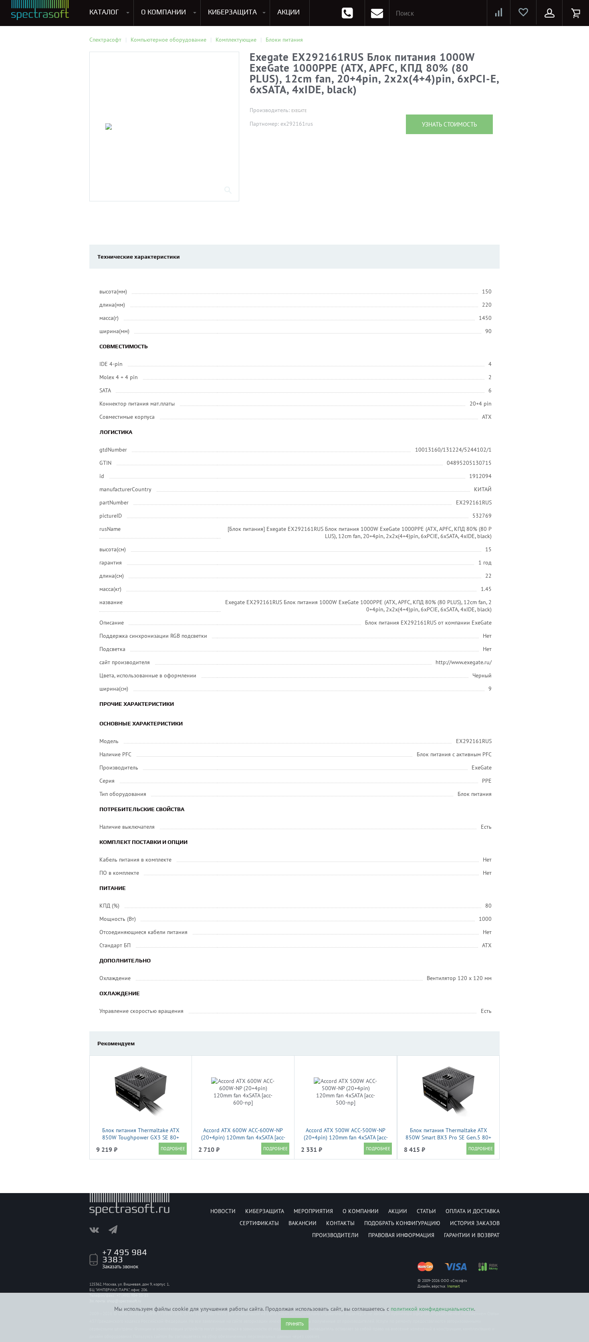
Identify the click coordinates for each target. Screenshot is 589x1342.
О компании (361, 1211)
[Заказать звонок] (347, 13)
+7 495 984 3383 (124, 1255)
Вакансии (302, 1223)
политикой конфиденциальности (432, 1308)
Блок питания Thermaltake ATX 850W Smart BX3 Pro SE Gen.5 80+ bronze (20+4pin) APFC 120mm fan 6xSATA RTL (448, 1141)
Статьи (426, 1211)
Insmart (453, 1286)
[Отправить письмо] (377, 13)
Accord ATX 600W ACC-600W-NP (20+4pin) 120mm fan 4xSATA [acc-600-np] (243, 1137)
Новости (223, 1211)
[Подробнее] (173, 1149)
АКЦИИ (288, 12)
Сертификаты (259, 1223)
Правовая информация (401, 1235)
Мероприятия (313, 1211)
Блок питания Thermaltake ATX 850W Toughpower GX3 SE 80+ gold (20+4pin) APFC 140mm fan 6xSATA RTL (140, 1141)
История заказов (475, 1223)
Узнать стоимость (449, 124)
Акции (397, 1211)
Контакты (340, 1223)
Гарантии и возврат (472, 1235)
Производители (335, 1235)
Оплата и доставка (473, 1211)
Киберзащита (264, 1211)
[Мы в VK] (98, 1229)
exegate (299, 110)
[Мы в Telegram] (117, 1229)
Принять (295, 1324)
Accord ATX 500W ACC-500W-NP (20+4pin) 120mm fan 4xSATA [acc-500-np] (346, 1137)
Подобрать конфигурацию (402, 1223)
